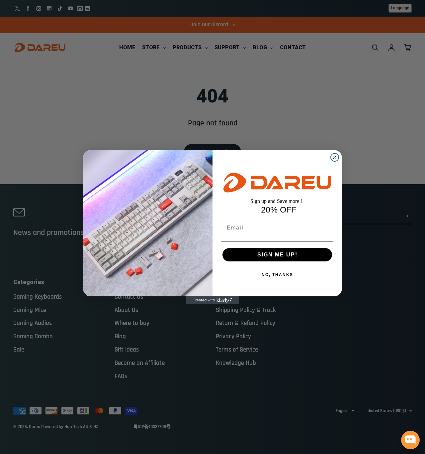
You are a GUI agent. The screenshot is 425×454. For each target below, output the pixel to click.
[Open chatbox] (410, 440)
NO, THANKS (277, 274)
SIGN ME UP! (277, 254)
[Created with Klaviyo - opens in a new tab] (212, 300)
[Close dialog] (335, 157)
